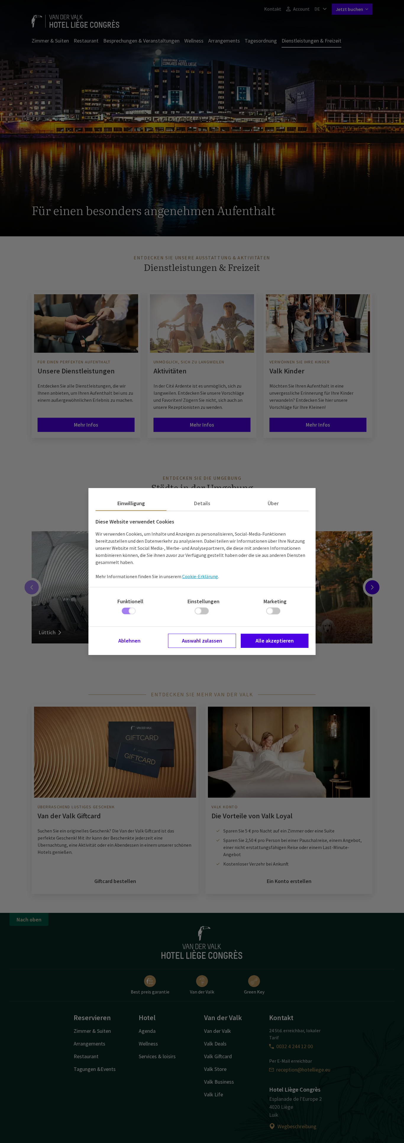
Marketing (275, 601)
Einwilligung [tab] (131, 503)
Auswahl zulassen (202, 640)
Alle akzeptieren (275, 640)
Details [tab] (202, 503)
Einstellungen (203, 601)
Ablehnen (129, 640)
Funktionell (130, 601)
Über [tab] (273, 503)
